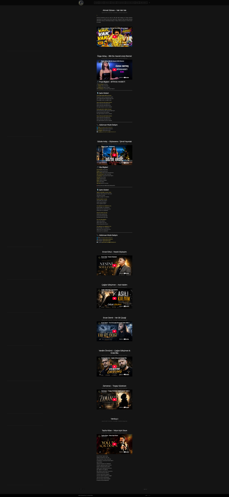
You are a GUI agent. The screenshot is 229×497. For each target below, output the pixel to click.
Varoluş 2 (114, 419)
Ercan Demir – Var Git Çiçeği (114, 318)
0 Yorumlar (110, 12)
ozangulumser (124, 12)
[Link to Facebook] (150, 495)
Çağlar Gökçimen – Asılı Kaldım (114, 285)
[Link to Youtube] (146, 495)
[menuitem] (96, 2)
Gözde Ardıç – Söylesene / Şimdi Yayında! (114, 141)
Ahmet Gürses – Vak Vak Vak (114, 10)
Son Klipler (116, 12)
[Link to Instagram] (148, 495)
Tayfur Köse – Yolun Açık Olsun (114, 430)
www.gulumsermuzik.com (107, 127)
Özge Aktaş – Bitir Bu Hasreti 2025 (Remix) (114, 56)
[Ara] (149, 2)
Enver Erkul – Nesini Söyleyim (114, 252)
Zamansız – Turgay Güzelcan (114, 386)
